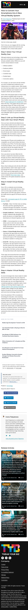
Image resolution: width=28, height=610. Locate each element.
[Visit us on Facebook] (2, 557)
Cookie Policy (13, 606)
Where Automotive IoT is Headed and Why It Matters (13, 341)
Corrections (4, 580)
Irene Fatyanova (7, 19)
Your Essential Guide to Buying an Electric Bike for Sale (13, 328)
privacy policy (5, 606)
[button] (21, 4)
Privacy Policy (5, 569)
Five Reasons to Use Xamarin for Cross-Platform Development (13, 348)
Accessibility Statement (7, 572)
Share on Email (10, 407)
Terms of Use (4, 567)
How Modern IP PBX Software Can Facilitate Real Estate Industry (11, 335)
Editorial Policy (5, 577)
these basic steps (15, 175)
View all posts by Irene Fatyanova (15, 438)
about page (18, 368)
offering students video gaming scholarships (12, 286)
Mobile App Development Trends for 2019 (13, 322)
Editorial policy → (13, 381)
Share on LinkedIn (11, 402)
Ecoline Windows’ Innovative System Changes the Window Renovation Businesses (12, 356)
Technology (10, 385)
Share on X (9, 397)
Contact (3, 564)
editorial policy (10, 368)
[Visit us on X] (6, 557)
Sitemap (3, 575)
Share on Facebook (11, 392)
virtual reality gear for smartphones (14, 101)
